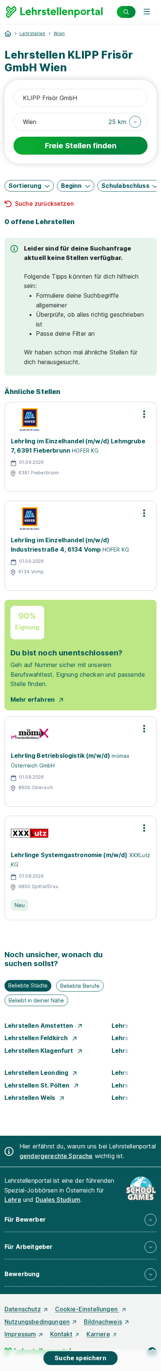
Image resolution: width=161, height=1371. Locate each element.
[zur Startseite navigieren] (7, 34)
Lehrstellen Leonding (37, 1072)
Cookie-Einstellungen (87, 1309)
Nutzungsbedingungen (37, 1321)
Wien (59, 33)
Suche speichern (80, 1358)
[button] (125, 121)
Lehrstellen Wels (30, 1097)
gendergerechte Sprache (56, 1156)
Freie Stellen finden (80, 145)
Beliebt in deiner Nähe (36, 1000)
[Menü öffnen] (147, 12)
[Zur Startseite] (54, 12)
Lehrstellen (32, 33)
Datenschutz (22, 1309)
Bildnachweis (103, 1321)
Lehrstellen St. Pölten (37, 1085)
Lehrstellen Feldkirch (37, 1038)
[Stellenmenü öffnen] (144, 414)
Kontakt (61, 1334)
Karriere (98, 1334)
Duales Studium (58, 1199)
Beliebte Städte (28, 985)
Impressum (20, 1334)
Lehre (12, 1199)
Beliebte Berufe (80, 986)
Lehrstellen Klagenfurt (39, 1050)
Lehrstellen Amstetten (39, 1025)
